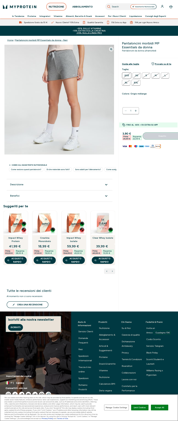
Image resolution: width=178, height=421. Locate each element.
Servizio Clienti (85, 331)
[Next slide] (114, 244)
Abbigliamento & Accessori (107, 337)
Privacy (125, 352)
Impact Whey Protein (15, 239)
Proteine (32, 16)
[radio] (126, 75)
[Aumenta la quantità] (136, 110)
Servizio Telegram (155, 346)
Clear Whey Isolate (102, 238)
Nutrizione (104, 328)
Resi (80, 349)
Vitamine (58, 16)
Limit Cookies (140, 407)
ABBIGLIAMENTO (82, 6)
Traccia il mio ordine (84, 369)
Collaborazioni (129, 373)
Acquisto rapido (17, 260)
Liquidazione (135, 16)
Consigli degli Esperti (155, 16)
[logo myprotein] (19, 6)
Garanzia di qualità (131, 335)
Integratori (44, 16)
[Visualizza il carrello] (171, 6)
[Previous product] (107, 271)
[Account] (162, 7)
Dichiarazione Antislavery (128, 343)
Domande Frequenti (83, 340)
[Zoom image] (111, 49)
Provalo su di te (163, 64)
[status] (131, 110)
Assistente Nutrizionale (144, 7)
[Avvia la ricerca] (109, 6)
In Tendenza (18, 16)
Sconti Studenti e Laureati (155, 361)
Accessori (100, 16)
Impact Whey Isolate (74, 239)
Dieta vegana (105, 390)
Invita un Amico (158, 330)
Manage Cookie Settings (116, 407)
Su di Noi (126, 328)
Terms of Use (62, 418)
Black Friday (152, 352)
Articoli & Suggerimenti (105, 348)
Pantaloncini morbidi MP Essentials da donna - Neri (41, 40)
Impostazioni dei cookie (18, 376)
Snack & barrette (107, 364)
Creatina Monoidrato (45, 239)
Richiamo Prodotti (82, 387)
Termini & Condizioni (132, 359)
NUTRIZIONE (56, 6)
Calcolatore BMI (107, 384)
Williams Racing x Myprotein (154, 372)
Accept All (159, 407)
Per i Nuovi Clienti (117, 16)
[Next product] (112, 271)
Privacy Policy (47, 418)
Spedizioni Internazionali (85, 358)
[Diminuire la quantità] (126, 110)
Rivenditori (127, 366)
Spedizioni (83, 378)
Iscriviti (15, 327)
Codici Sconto (153, 339)
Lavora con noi (129, 379)
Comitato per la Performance (129, 388)
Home (10, 40)
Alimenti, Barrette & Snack (79, 16)
